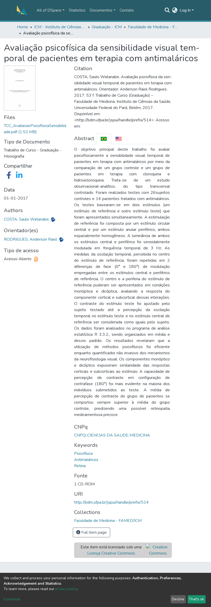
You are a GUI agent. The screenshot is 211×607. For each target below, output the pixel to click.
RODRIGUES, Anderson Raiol (31, 239)
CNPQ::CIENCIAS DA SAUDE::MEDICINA (112, 435)
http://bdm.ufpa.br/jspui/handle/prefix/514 (111, 502)
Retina (80, 466)
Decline (178, 599)
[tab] (103, 138)
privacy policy (66, 588)
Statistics (77, 10)
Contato (127, 10)
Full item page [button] (93, 532)
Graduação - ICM (107, 27)
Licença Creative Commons (111, 553)
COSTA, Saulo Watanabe (27, 219)
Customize (12, 599)
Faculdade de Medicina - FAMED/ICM (153, 27)
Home (22, 27)
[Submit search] (167, 10)
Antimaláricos (86, 460)
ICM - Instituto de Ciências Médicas (60, 27)
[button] (175, 10)
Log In (185, 10)
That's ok (196, 599)
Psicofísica (83, 453)
